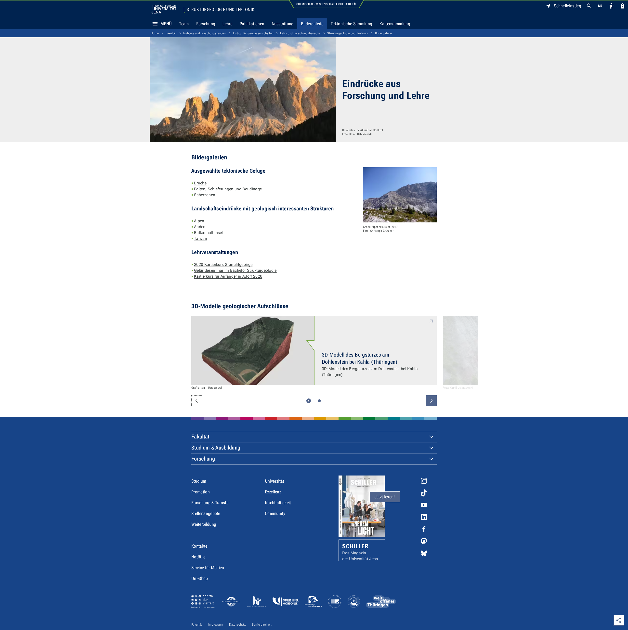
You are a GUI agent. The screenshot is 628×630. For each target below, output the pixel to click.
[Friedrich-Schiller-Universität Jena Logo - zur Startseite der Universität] (163, 9)
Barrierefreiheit (262, 624)
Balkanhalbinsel (208, 232)
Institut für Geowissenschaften (253, 33)
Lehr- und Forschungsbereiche (300, 33)
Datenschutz (237, 624)
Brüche (200, 183)
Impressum (215, 624)
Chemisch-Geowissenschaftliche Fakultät (326, 4)
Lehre (227, 23)
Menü (166, 23)
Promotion (200, 491)
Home (155, 33)
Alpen (199, 221)
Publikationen (252, 23)
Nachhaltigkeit (278, 502)
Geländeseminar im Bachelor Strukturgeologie (235, 270)
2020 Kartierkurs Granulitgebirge (223, 264)
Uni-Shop (199, 578)
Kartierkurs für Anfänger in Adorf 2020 (228, 276)
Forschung (205, 23)
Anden (200, 226)
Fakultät (171, 33)
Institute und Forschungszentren (204, 33)
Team (184, 23)
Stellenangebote (205, 513)
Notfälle (198, 556)
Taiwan (200, 238)
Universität (274, 481)
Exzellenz (273, 491)
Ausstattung (283, 23)
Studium (198, 481)
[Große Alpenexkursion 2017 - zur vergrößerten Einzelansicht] (400, 194)
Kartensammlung (394, 23)
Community (275, 513)
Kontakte (199, 546)
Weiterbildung (203, 524)
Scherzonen (204, 195)
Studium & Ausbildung (215, 448)
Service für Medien (207, 567)
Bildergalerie (312, 23)
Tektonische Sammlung (351, 23)
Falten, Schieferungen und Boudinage (228, 189)
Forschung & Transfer (210, 502)
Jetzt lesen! (385, 496)
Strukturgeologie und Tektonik (220, 9)
